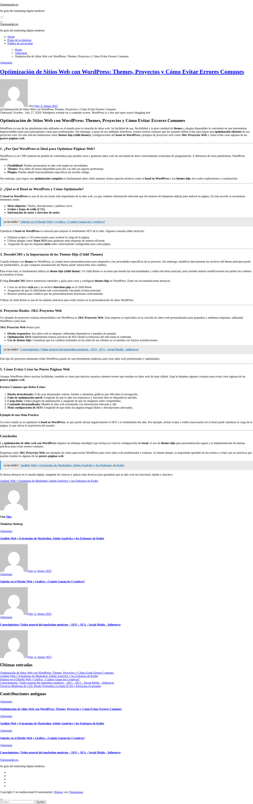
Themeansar (76, 792)
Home (11, 36)
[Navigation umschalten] (1, 21)
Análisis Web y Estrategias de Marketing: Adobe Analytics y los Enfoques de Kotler (52, 538)
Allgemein (6, 62)
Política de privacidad (20, 43)
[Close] (1, 799)
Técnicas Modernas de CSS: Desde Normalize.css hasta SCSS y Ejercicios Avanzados (50, 686)
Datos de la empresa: (19, 40)
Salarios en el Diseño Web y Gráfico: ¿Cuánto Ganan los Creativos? (42, 581)
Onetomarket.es (9, 4)
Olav (37, 106)
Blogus (58, 792)
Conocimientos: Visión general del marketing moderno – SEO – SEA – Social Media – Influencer (60, 624)
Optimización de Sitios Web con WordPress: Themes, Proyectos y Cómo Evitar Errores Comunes (122, 71)
